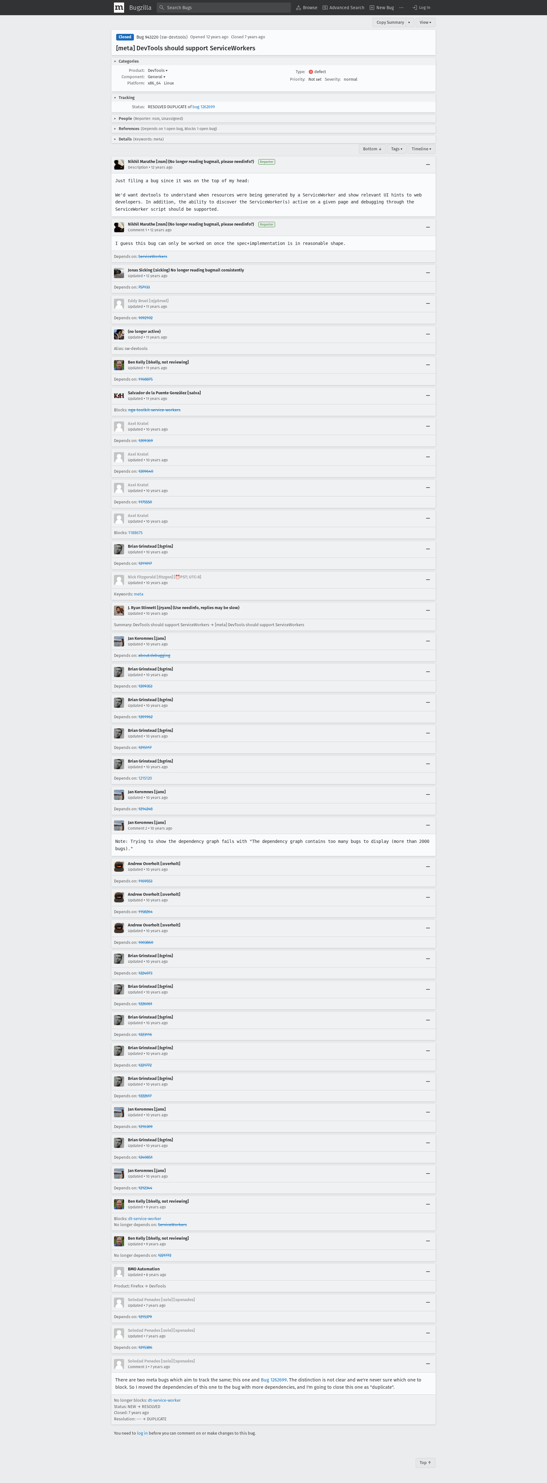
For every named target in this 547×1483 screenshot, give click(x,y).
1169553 (145, 881)
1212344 (145, 1188)
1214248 (145, 809)
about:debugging (154, 655)
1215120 (145, 778)
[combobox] (224, 8)
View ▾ (425, 22)
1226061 (145, 1003)
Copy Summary (390, 22)
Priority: (297, 79)
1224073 (145, 973)
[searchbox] (224, 8)
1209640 (145, 471)
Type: (300, 71)
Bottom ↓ (372, 148)
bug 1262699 (203, 106)
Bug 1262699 (274, 1380)
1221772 (145, 1065)
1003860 (145, 942)
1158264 (145, 911)
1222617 (145, 1096)
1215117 (145, 747)
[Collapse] (428, 164)
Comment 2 (137, 828)
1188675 (135, 532)
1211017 (145, 563)
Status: (138, 106)
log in (142, 1433)
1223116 (145, 1034)
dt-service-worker (144, 1218)
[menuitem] (306, 8)
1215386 (145, 1347)
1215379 (145, 1316)
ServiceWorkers (152, 256)
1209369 (145, 440)
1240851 (145, 1157)
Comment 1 (137, 230)
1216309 (145, 1126)
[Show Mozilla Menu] (119, 8)
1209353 (145, 686)
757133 (144, 287)
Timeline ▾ (421, 148)
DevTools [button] (158, 70)
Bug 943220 (147, 37)
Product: (137, 70)
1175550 (145, 502)
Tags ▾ (397, 148)
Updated (135, 276)
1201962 (145, 716)
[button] (421, 8)
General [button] (157, 76)
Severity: (333, 79)
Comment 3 (137, 1367)
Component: (133, 76)
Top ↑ (425, 1462)
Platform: (136, 83)
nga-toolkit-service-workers (154, 410)
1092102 (145, 317)
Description (138, 167)
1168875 (145, 379)
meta (138, 594)
